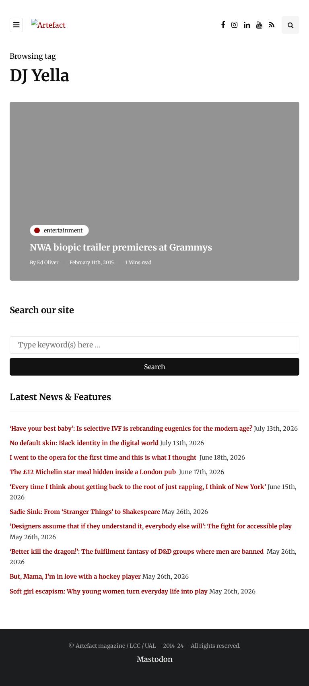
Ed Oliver (47, 262)
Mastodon (155, 659)
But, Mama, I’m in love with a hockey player (75, 576)
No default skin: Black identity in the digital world (84, 443)
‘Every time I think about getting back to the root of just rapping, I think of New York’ (138, 487)
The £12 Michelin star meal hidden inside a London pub (93, 472)
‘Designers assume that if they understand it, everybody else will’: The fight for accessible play (151, 526)
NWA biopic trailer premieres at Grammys (121, 247)
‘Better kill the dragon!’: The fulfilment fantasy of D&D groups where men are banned (137, 551)
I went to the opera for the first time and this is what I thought (104, 457)
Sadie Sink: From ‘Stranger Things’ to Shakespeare (85, 512)
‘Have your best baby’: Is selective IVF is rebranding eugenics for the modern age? (131, 428)
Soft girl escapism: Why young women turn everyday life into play (109, 591)
